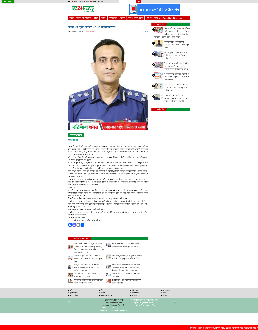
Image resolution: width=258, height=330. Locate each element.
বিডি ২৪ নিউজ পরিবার (135, 18)
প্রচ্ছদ (71, 18)
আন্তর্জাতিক (113, 18)
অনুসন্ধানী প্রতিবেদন (83, 18)
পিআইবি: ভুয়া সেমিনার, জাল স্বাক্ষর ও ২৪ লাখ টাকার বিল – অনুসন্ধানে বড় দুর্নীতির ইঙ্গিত (176, 87)
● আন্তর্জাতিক (134, 293)
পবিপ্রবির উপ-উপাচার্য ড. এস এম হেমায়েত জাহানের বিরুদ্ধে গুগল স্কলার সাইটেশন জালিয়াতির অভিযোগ (88, 267)
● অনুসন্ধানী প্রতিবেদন (106, 295)
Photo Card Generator (172, 18)
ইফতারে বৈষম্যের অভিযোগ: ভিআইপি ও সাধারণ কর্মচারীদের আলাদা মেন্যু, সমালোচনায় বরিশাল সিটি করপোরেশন (176, 66)
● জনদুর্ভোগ (133, 295)
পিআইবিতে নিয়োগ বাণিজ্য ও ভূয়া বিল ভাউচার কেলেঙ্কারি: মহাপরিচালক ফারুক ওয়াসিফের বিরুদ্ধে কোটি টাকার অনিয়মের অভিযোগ (126, 267)
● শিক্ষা (101, 290)
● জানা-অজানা (165, 290)
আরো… (157, 18)
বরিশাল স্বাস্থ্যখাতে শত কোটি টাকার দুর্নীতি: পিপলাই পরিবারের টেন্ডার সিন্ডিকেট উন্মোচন (175, 55)
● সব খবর (164, 295)
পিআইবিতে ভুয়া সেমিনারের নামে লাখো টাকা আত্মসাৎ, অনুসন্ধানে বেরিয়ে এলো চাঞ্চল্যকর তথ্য (88, 258)
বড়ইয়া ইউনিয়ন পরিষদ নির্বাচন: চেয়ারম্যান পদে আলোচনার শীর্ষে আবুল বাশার (176, 45)
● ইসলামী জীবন (72, 293)
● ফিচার (163, 293)
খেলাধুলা (148, 18)
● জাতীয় (70, 290)
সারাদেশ (103, 18)
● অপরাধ (102, 293)
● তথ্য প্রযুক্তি (73, 295)
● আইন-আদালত (135, 290)
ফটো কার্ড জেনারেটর (76, 135)
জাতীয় (96, 18)
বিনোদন (122, 18)
